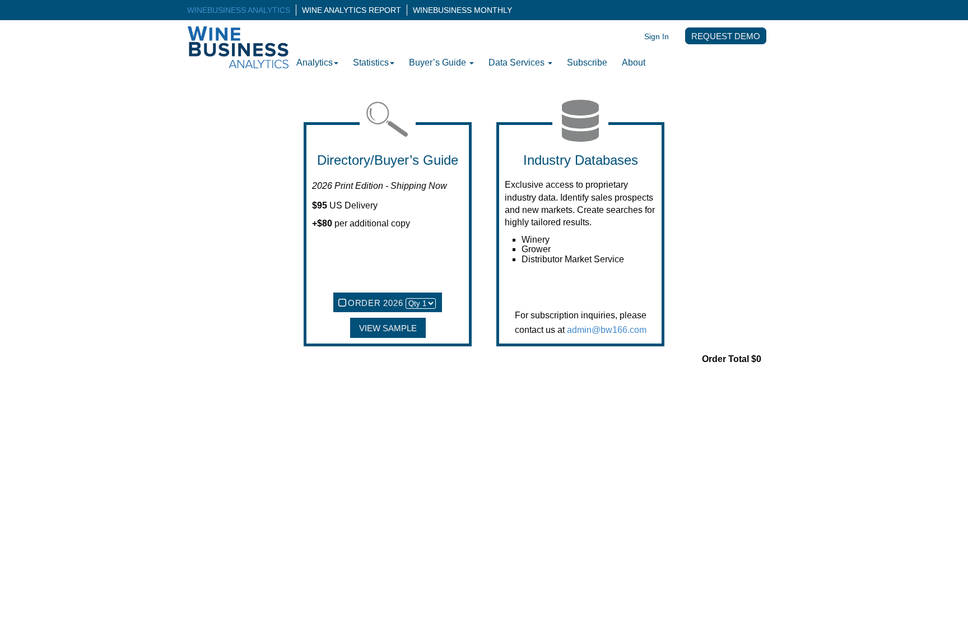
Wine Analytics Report (351, 10)
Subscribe (587, 62)
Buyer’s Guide (438, 62)
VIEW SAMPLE (388, 328)
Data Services (517, 62)
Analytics (314, 62)
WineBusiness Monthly (462, 10)
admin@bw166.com (606, 330)
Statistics (371, 62)
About (633, 62)
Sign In (656, 36)
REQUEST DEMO (725, 36)
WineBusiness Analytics (238, 10)
